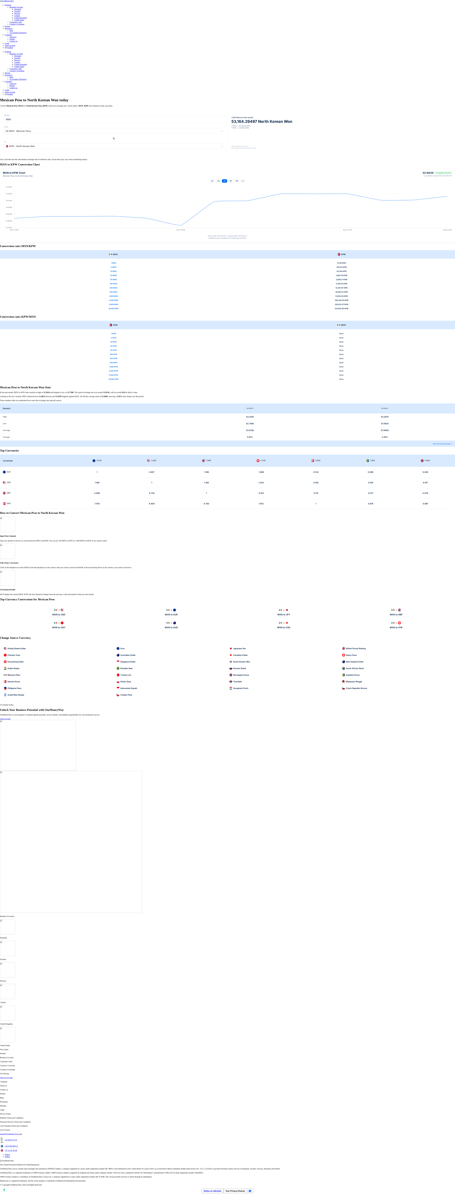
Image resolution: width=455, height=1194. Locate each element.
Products (8, 5)
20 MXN (113, 275)
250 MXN (113, 288)
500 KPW (113, 363)
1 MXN (113, 263)
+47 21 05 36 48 (11, 1150)
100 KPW (113, 354)
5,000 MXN (113, 304)
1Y (243, 181)
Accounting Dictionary (18, 33)
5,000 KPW (113, 375)
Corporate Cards (15, 22)
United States (19, 20)
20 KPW (113, 346)
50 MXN (113, 280)
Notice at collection (212, 1191)
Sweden (17, 11)
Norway (17, 14)
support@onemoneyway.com (11, 1134)
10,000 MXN (113, 308)
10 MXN (113, 271)
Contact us (13, 41)
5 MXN (113, 267)
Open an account (6, 1078)
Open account (10, 45)
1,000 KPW (113, 367)
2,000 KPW (113, 371)
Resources (8, 28)
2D (212, 181)
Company (8, 35)
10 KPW (113, 342)
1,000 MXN (113, 296)
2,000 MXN (113, 300)
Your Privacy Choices (235, 1191)
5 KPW (113, 338)
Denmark (17, 9)
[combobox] (114, 131)
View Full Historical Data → (442, 444)
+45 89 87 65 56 (11, 1140)
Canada (17, 16)
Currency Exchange (16, 24)
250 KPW (113, 358)
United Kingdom (20, 18)
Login (7, 43)
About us (12, 37)
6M (237, 181)
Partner (12, 39)
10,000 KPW (113, 379)
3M (231, 181)
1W (218, 181)
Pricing (7, 26)
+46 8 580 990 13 (11, 1146)
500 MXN (113, 292)
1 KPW (113, 334)
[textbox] (114, 131)
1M (224, 181)
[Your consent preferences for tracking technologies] (4, 1190)
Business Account (16, 7)
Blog (11, 31)
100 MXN (113, 284)
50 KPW (113, 350)
